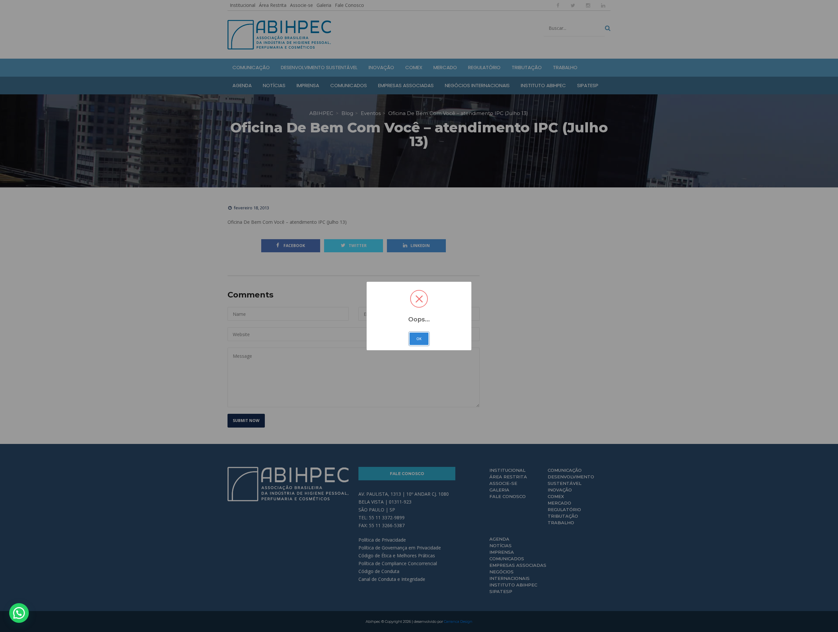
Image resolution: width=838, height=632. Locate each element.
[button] (19, 613)
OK (419, 338)
